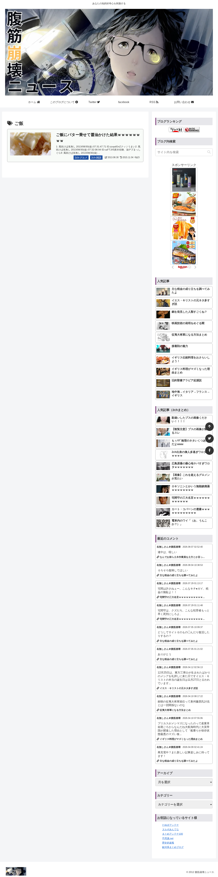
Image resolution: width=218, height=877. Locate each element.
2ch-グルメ (81, 157)
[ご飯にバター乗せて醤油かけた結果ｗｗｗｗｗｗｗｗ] (30, 144)
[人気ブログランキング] (191, 129)
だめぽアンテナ (170, 825)
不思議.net (167, 838)
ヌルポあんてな (170, 829)
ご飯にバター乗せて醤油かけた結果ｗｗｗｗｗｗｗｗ (98, 138)
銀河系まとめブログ (173, 847)
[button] (209, 152)
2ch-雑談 (96, 157)
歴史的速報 (168, 842)
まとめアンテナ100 (172, 833)
